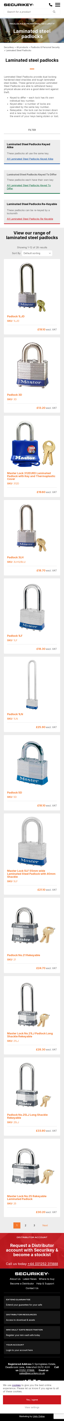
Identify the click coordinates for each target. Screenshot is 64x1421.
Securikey (19, 4)
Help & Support (45, 1283)
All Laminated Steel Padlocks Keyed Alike (30, 158)
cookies (16, 1385)
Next (45, 1225)
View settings (32, 1407)
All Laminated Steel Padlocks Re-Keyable (30, 218)
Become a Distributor (22, 1283)
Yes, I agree (32, 1399)
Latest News (30, 1278)
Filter (32, 129)
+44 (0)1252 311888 (43, 1264)
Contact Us (32, 1288)
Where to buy (46, 1278)
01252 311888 (27, 1370)
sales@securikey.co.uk (32, 1373)
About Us (15, 1278)
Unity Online (39, 1416)
